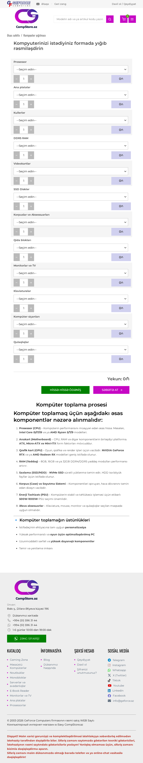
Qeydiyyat (83, 659)
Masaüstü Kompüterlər (18, 666)
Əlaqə (45, 3)
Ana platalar (18, 700)
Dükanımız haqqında (51, 666)
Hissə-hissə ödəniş (65, 390)
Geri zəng (60, 3)
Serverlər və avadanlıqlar (18, 684)
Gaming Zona (19, 659)
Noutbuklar (17, 672)
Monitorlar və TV (20, 695)
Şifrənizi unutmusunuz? (87, 671)
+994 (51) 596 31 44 (25, 620)
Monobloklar (18, 677)
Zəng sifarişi (29, 638)
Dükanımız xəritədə (25, 615)
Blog (47, 659)
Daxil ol (82, 664)
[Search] (110, 19)
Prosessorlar (18, 705)
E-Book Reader (19, 690)
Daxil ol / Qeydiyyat (124, 3)
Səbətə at (110, 390)
